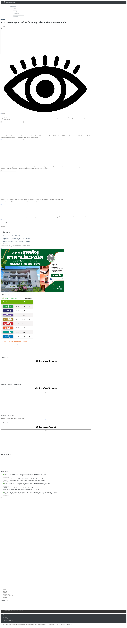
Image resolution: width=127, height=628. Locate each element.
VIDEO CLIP (15, 16)
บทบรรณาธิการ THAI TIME (18, 15)
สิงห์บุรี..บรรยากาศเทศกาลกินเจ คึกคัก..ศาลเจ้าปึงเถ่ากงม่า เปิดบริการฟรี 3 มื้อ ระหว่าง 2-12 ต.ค (21, 489)
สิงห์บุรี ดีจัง (3, 19)
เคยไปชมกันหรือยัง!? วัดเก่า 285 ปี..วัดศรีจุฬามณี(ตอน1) (13, 239)
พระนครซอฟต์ (20, 610)
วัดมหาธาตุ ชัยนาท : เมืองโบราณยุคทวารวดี (11, 235)
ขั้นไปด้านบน (3, 612)
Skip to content (13, 6)
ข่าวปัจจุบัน (15, 11)
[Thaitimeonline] (9, 3)
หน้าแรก (14, 8)
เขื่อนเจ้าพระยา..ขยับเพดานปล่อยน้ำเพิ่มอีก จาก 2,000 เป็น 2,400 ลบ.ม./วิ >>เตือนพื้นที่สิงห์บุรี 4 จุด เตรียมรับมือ (24, 480)
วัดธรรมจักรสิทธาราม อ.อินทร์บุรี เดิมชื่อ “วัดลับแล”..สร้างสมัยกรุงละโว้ (16, 238)
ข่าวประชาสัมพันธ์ (16, 13)
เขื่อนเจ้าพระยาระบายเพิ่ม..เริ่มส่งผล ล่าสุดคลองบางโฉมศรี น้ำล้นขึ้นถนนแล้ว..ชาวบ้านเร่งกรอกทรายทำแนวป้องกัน (24, 475)
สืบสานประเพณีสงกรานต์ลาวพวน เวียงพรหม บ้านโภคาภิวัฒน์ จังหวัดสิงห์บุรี (17, 241)
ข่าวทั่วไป (15, 10)
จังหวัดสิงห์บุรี (5, 243)
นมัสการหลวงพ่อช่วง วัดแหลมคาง (9, 236)
